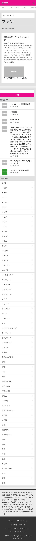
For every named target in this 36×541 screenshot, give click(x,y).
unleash (5, 3)
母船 (18, 59)
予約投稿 (13, 112)
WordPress (8, 48)
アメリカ (5, 255)
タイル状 (13, 493)
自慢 (10, 62)
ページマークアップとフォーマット (18, 529)
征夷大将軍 (6, 391)
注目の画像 (23, 59)
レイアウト (22, 55)
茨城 (3, 459)
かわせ (4, 207)
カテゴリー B (6, 289)
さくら (4, 231)
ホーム (4, 7)
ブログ (24, 7)
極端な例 (18, 43)
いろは (4, 188)
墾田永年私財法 (7, 357)
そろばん (5, 251)
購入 (3, 473)
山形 (3, 372)
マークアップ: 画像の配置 (19, 170)
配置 (3, 478)
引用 (14, 57)
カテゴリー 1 (6, 280)
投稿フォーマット (8, 410)
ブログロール (7, 338)
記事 (13, 62)
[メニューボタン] (33, 3)
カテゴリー (6, 493)
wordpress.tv (15, 48)
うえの (4, 193)
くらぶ (4, 217)
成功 (21, 57)
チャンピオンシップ (9, 328)
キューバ (5, 304)
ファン (8, 507)
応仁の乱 (5, 401)
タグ (15, 52)
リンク (17, 55)
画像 (27, 59)
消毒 (3, 439)
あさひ (4, 183)
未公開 (4, 415)
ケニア (4, 314)
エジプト (5, 270)
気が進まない (7, 435)
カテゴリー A (6, 285)
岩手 (3, 376)
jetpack (20, 45)
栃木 (3, 425)
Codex (7, 45)
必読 (17, 57)
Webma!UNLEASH (18, 538)
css (11, 45)
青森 (3, 483)
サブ (3, 323)
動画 (27, 55)
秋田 (3, 449)
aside (10, 512)
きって (4, 212)
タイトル (10, 52)
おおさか (5, 202)
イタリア (5, 260)
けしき (4, 222)
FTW (13, 45)
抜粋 (7, 59)
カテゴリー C (6, 294)
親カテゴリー (7, 468)
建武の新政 (6, 386)
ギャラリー (10, 50)
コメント (16, 50)
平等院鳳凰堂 (7, 381)
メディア (5, 347)
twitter (24, 45)
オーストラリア (7, 275)
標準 (15, 59)
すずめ (4, 241)
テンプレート (26, 52)
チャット (19, 52)
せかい (4, 246)
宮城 (3, 367)
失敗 (8, 57)
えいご (4, 197)
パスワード (24, 497)
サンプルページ (22, 521)
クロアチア (6, 309)
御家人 (4, 396)
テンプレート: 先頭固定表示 (20, 104)
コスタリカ (6, 318)
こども (4, 226)
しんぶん (5, 236)
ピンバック (12, 509)
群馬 (3, 454)
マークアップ (11, 55)
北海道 (4, 352)
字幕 (11, 57)
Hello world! (14, 120)
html (16, 45)
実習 (3, 362)
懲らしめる (6, 406)
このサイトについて (18, 525)
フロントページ (14, 7)
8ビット (14, 507)
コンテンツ (22, 50)
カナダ (4, 299)
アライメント (23, 48)
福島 (3, 444)
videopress (6, 502)
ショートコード (25, 502)
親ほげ (4, 464)
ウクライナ (6, 265)
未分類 (4, 420)
